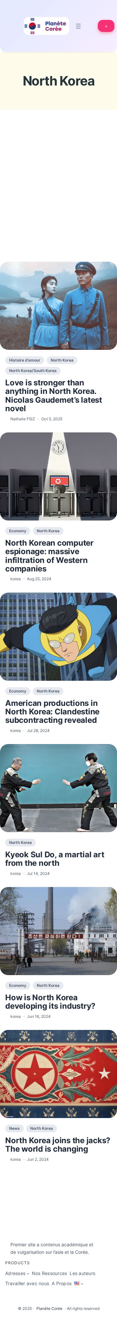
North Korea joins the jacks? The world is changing (57, 1145)
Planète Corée (49, 1308)
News (14, 1128)
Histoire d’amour (24, 360)
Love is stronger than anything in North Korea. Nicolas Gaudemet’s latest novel (53, 396)
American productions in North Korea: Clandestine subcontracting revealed (52, 712)
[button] (106, 26)
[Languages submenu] (82, 1283)
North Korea (62, 360)
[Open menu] (78, 26)
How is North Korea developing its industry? (50, 1002)
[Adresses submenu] (28, 1273)
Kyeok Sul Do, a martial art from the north (54, 859)
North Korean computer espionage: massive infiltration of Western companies (49, 556)
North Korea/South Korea (33, 370)
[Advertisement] (58, 198)
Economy (17, 530)
